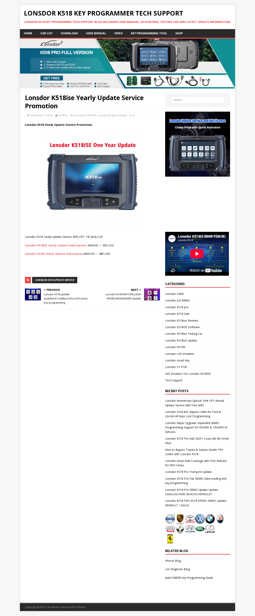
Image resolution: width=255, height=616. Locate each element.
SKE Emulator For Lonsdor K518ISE (188, 374)
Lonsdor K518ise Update (112, 115)
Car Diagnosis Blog (177, 569)
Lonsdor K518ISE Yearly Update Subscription (55, 245)
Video (118, 33)
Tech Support (173, 380)
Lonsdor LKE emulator (179, 354)
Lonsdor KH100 (175, 347)
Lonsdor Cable (174, 294)
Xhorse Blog (173, 561)
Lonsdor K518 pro (176, 307)
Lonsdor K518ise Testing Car (183, 334)
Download (69, 33)
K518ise (63, 115)
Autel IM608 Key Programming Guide (189, 578)
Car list (46, 33)
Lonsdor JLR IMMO (177, 300)
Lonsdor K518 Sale (85, 115)
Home (28, 33)
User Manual (96, 33)
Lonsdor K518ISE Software (182, 327)
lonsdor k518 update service (54, 280)
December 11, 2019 (41, 115)
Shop (179, 33)
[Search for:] (197, 100)
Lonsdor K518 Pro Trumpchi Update (188, 472)
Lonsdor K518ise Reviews (181, 320)
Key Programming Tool (149, 33)
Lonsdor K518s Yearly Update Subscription (54, 254)
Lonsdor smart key (177, 360)
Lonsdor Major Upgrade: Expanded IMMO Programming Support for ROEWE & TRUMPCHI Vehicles (196, 427)
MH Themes (79, 607)
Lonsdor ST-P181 (176, 367)
